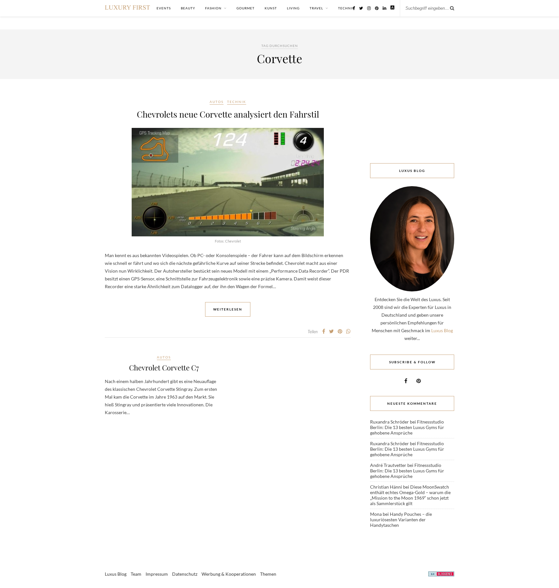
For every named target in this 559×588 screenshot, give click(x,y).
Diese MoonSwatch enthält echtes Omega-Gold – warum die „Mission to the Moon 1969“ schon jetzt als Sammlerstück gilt (410, 495)
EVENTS (164, 8)
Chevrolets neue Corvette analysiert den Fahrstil (228, 114)
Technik (236, 102)
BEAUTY (188, 8)
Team (136, 574)
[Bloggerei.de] (441, 574)
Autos (217, 102)
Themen (268, 574)
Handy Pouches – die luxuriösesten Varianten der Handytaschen (401, 519)
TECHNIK (346, 8)
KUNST (271, 8)
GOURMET (245, 8)
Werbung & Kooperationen (229, 574)
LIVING (293, 8)
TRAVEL (316, 8)
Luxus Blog (442, 330)
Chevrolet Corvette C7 (164, 367)
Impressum (157, 574)
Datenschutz (184, 574)
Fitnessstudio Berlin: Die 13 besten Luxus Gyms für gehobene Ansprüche (407, 427)
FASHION (213, 8)
